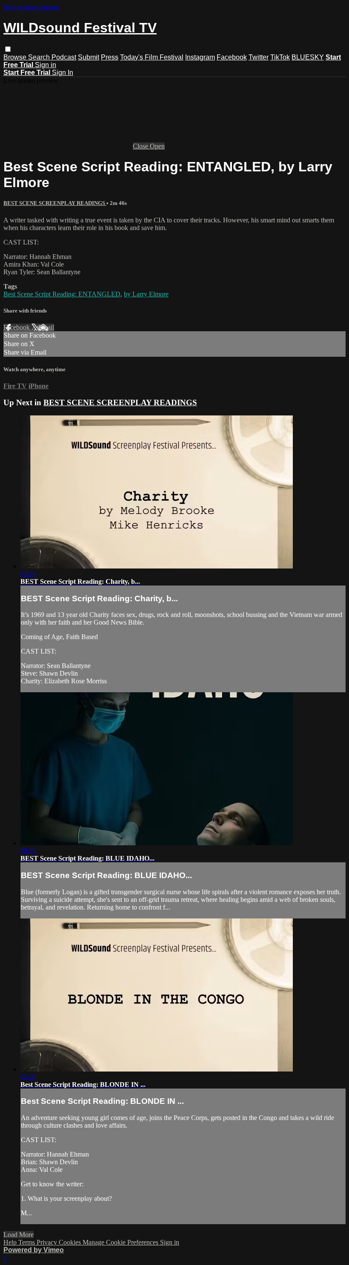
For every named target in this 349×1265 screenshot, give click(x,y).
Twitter (259, 57)
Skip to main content (31, 7)
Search (39, 57)
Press (109, 57)
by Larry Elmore (146, 294)
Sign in (45, 64)
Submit (88, 57)
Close (141, 146)
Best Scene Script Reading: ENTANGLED (61, 294)
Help (10, 1242)
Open (157, 146)
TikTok (280, 57)
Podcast (63, 57)
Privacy (48, 1242)
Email (46, 327)
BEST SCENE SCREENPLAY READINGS (54, 203)
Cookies (71, 1242)
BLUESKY (308, 57)
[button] (8, 49)
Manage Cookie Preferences (121, 1242)
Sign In (62, 72)
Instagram (200, 57)
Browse (15, 57)
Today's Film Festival (151, 57)
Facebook (232, 57)
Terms (27, 1242)
